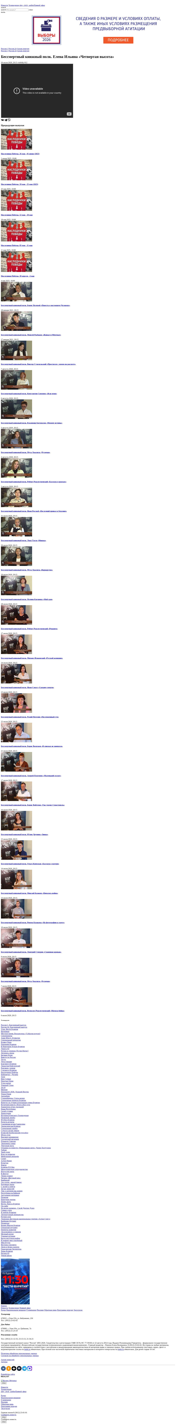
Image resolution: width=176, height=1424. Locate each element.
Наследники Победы (9, 1072)
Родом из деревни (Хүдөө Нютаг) (14, 1051)
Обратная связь (50, 1310)
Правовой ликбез (8, 1118)
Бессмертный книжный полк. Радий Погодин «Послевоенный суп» (30, 717)
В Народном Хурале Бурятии (13, 1047)
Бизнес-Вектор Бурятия (10, 1225)
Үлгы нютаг (6, 1083)
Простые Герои (7, 1081)
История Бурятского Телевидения (14, 1115)
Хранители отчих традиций (12, 1107)
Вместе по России (8, 1057)
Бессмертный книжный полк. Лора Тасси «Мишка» (23, 540)
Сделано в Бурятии (9, 1070)
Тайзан (4, 1150)
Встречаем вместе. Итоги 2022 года (15, 1105)
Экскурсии (78, 1310)
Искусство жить (7, 1171)
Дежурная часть (7, 1146)
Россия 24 (13, 49)
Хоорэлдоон (6, 1113)
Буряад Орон (6, 1042)
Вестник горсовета (8, 1245)
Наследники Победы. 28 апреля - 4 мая (17, 276)
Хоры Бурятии (7, 1251)
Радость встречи (7, 1122)
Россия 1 (4, 49)
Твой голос (5, 1152)
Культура (4, 1163)
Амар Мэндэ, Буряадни (10, 1038)
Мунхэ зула (5, 1135)
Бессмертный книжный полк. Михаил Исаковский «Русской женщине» (32, 658)
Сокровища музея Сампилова (13, 1124)
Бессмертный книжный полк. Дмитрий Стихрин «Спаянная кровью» (31, 952)
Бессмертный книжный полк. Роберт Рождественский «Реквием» (29, 629)
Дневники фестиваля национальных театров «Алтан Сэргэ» (25, 1219)
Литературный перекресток (12, 1215)
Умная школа (6, 1256)
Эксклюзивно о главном (11, 1232)
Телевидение (14, 5)
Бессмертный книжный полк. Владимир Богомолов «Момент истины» (31, 423)
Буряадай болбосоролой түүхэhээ (14, 1133)
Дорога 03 (5, 1049)
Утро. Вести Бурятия (9, 1029)
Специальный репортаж (11, 1040)
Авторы (4, 1362)
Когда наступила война (10, 1238)
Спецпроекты (6, 1036)
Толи (3, 1077)
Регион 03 (5, 1253)
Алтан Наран (6, 1161)
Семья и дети (6, 1210)
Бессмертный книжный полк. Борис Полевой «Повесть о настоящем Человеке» (35, 305)
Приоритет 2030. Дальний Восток (15, 1092)
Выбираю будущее (8, 1221)
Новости (4, 5)
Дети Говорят (6, 1062)
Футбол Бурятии (7, 1120)
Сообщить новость (8, 1415)
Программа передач (65, 1310)
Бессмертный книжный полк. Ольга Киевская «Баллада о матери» (30, 864)
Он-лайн (4, 1206)
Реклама (40, 1310)
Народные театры (8, 1199)
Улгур (3, 1059)
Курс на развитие (8, 1154)
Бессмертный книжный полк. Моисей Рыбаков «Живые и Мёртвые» (31, 335)
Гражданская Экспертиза (11, 1249)
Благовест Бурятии (8, 1064)
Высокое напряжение (9, 1137)
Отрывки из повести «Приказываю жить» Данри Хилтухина (26, 1148)
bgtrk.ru (27, 1349)
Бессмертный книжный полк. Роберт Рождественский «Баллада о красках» (33, 482)
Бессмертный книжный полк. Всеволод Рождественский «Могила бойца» (33, 1011)
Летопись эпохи (7, 1053)
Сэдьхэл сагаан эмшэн (10, 1131)
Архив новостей (7, 1360)
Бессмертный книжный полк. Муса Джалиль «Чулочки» (25, 452)
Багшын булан (7, 1055)
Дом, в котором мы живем (11, 1191)
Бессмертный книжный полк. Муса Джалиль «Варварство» (27, 570)
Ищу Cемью (6, 1079)
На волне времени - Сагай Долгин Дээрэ (17, 1208)
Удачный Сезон (7, 1085)
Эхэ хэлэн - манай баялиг (11, 1182)
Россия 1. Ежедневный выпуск (13, 1025)
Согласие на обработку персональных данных (20, 1356)
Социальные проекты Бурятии (13, 1100)
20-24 (3, 1087)
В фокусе (5, 1174)
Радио (3, 1310)
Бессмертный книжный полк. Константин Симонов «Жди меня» (29, 394)
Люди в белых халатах (10, 1247)
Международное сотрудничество (14, 1169)
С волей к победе (8, 1187)
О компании (31, 1310)
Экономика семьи (8, 1143)
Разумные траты (7, 1184)
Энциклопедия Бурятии (10, 1126)
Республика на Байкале (10, 1193)
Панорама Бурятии (8, 1044)
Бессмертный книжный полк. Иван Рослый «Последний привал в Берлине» (34, 511)
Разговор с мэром (8, 1068)
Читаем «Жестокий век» (11, 1178)
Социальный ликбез (9, 1128)
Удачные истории (8, 1236)
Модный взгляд (7, 1234)
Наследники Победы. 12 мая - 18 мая (17, 215)
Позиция (4, 1197)
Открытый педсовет (9, 1228)
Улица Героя (6, 1094)
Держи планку (7, 1176)
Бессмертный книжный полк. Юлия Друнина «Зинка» (24, 834)
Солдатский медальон (10, 1139)
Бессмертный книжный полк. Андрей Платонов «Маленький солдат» (31, 776)
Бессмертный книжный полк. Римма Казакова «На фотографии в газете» (33, 923)
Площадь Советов (8, 1141)
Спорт (3, 1159)
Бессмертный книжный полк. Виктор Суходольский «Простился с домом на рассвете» (38, 364)
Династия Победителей (10, 1066)
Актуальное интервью (10, 1195)
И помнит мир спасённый (11, 1240)
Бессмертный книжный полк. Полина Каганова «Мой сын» (27, 599)
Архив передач (23, 49)
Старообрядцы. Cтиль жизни (13, 1098)
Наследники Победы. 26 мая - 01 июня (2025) (20, 154)
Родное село (6, 1217)
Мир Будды (5, 1243)
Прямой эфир (32, 5)
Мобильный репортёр (10, 1156)
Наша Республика (8, 1109)
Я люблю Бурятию (8, 1212)
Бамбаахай (5, 1180)
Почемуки (5, 1223)
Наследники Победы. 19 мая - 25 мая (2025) (19, 184)
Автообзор (5, 1096)
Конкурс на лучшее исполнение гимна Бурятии (20, 1103)
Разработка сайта (8, 1374)
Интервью (5, 1031)
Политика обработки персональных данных (19, 1353)
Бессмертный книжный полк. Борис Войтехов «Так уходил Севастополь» (33, 805)
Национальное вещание (16, 1310)
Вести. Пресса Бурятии (10, 1204)
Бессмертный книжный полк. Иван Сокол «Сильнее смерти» (27, 687)
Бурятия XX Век (7, 1167)
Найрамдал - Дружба (9, 1075)
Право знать (6, 1202)
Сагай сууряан (7, 1111)
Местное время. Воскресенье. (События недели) (20, 1034)
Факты (3, 1165)
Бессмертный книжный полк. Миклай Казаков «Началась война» (29, 893)
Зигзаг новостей (7, 1189)
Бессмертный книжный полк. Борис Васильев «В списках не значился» (32, 746)
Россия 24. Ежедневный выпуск (14, 1027)
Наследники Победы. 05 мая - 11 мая (16, 245)
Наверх (4, 1306)
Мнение (4, 1090)
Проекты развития (8, 1230)
